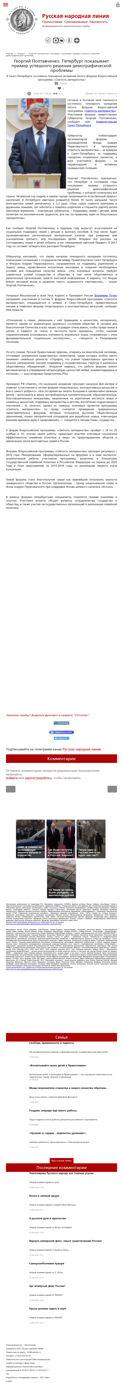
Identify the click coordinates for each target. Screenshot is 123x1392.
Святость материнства (100, 110)
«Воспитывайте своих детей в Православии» (58, 1065)
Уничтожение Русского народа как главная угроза (61, 1173)
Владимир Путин (105, 295)
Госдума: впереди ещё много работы (53, 1110)
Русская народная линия (82, 749)
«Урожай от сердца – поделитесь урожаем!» (57, 1133)
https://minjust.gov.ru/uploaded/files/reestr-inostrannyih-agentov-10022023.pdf (34, 969)
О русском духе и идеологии (47, 1218)
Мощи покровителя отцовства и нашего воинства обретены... (68, 1088)
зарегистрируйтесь (38, 778)
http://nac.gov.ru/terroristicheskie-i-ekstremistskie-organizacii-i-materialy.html (33, 924)
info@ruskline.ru (33, 1352)
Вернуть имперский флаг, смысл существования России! (65, 1241)
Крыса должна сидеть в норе (47, 1308)
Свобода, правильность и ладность (51, 1043)
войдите (12, 778)
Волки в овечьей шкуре (44, 1196)
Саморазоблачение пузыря (46, 1263)
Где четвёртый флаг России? (47, 1286)
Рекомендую (63, 723)
